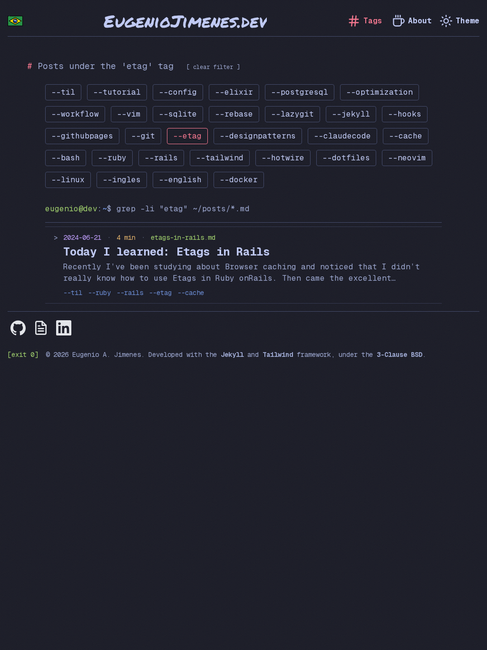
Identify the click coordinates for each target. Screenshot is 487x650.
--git (143, 136)
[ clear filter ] (213, 67)
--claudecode (342, 136)
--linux (68, 180)
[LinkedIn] (63, 327)
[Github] (18, 327)
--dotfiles (346, 158)
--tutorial (117, 92)
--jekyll (351, 114)
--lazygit (292, 114)
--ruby (112, 158)
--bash (65, 158)
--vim (129, 114)
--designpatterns (258, 136)
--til (63, 92)
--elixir (234, 92)
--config (178, 92)
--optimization (379, 92)
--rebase (234, 114)
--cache (405, 136)
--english (180, 180)
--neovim (407, 158)
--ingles (122, 180)
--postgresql (299, 92)
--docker (239, 180)
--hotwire (283, 158)
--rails (161, 158)
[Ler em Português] (15, 20)
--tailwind (220, 158)
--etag (187, 136)
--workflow (75, 114)
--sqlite (178, 114)
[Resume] (40, 327)
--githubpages (82, 136)
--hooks (404, 114)
